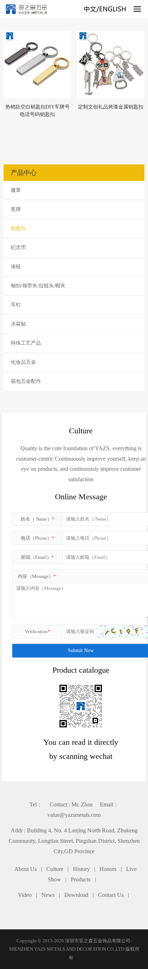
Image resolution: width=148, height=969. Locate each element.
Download (76, 895)
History (81, 869)
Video (25, 895)
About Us (25, 869)
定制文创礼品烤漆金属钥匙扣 (110, 107)
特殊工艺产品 (26, 343)
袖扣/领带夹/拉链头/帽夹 (38, 285)
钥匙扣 (18, 228)
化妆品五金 (23, 362)
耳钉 (16, 304)
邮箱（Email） (37, 557)
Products (81, 879)
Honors (108, 869)
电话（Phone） (37, 538)
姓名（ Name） (37, 519)
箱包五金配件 (26, 381)
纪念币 (18, 247)
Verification (37, 631)
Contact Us (111, 895)
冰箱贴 (18, 324)
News (48, 895)
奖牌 (16, 209)
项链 (16, 266)
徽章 (16, 190)
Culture (54, 869)
